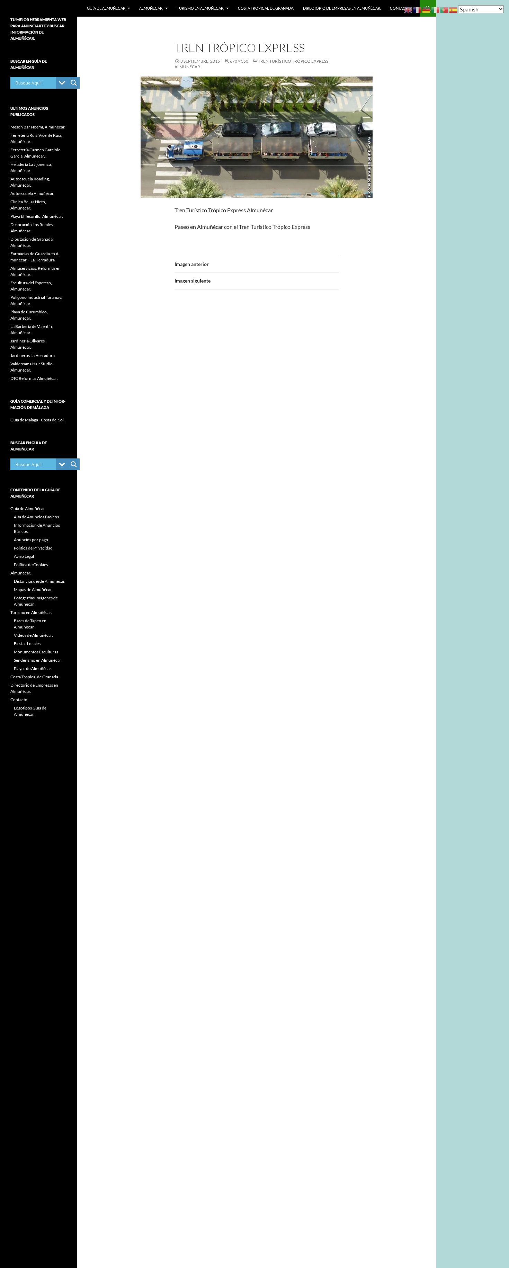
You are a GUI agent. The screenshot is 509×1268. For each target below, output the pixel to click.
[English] (408, 9)
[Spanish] (453, 9)
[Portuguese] (444, 9)
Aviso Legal (24, 556)
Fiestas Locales (27, 643)
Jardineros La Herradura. (33, 355)
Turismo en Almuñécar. (200, 8)
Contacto (400, 8)
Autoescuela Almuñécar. (32, 193)
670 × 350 (239, 61)
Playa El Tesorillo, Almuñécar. (36, 216)
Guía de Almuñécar (106, 8)
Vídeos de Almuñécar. (33, 635)
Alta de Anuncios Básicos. (37, 516)
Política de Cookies (31, 564)
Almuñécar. (151, 8)
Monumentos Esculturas (36, 651)
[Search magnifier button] (74, 83)
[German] (426, 9)
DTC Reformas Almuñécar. (34, 378)
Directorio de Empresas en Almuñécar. (342, 8)
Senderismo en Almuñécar (37, 660)
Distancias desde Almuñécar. (39, 581)
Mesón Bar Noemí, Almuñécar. (37, 127)
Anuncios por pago (31, 539)
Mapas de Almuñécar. (33, 589)
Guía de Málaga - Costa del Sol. (37, 419)
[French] (417, 9)
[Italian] (435, 9)
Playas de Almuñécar (32, 668)
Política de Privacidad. (34, 548)
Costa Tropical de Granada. (266, 8)
